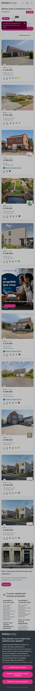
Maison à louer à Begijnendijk (7, 608)
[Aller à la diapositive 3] (18, 64)
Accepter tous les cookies (17, 667)
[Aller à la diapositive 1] (16, 64)
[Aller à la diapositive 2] (17, 64)
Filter (31, 12)
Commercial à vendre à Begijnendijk (24, 611)
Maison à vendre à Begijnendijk (23, 605)
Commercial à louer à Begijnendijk (8, 614)
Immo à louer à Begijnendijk (7, 605)
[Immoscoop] (9, 3)
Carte (14, 18)
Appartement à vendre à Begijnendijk (24, 608)
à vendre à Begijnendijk (24, 613)
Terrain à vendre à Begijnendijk (23, 615)
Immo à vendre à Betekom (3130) (22, 629)
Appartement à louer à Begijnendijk (9, 611)
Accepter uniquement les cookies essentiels (18, 674)
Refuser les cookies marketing (17, 682)
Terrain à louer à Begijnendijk (7, 618)
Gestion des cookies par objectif (17, 687)
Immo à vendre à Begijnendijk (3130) (23, 626)
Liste (7, 18)
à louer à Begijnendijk (8, 616)
